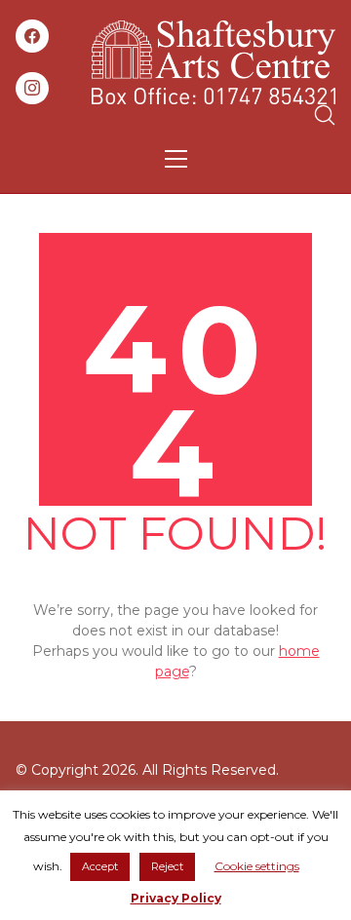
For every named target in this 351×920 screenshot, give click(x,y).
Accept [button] (100, 866)
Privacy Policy (176, 898)
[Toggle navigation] (176, 158)
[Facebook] (32, 36)
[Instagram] (32, 88)
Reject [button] (167, 866)
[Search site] (324, 115)
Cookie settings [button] (256, 866)
